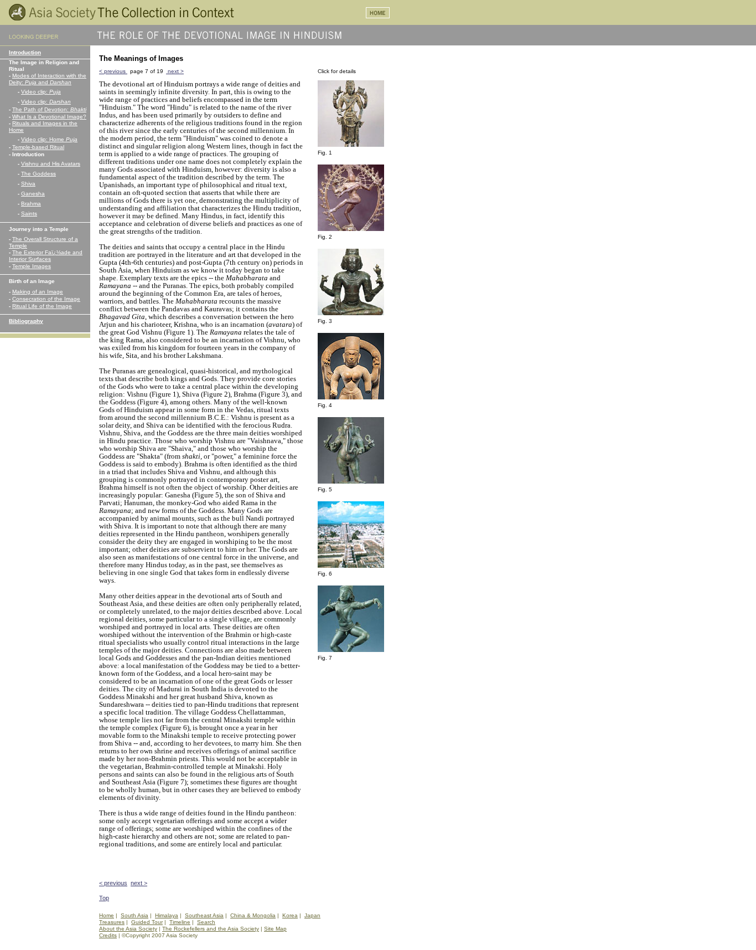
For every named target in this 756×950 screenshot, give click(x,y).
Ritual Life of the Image (42, 306)
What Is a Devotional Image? (49, 117)
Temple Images (31, 266)
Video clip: (41, 92)
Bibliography (26, 321)
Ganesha (33, 194)
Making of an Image (37, 292)
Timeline (179, 922)
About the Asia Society (128, 929)
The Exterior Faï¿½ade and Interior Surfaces (45, 255)
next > (175, 71)
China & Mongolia (253, 915)
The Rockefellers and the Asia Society (210, 929)
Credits (108, 935)
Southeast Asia (204, 915)
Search (206, 922)
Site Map (275, 929)
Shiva (28, 184)
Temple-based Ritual (38, 147)
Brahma (31, 204)
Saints (29, 213)
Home (106, 915)
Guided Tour (147, 922)
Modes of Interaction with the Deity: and (47, 79)
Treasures (112, 922)
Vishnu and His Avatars (50, 164)
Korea (290, 915)
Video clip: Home (49, 139)
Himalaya (166, 915)
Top (104, 898)
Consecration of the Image (46, 299)
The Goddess (38, 174)
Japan (312, 915)
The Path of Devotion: (49, 109)
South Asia (134, 915)
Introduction (25, 52)
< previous (113, 71)
